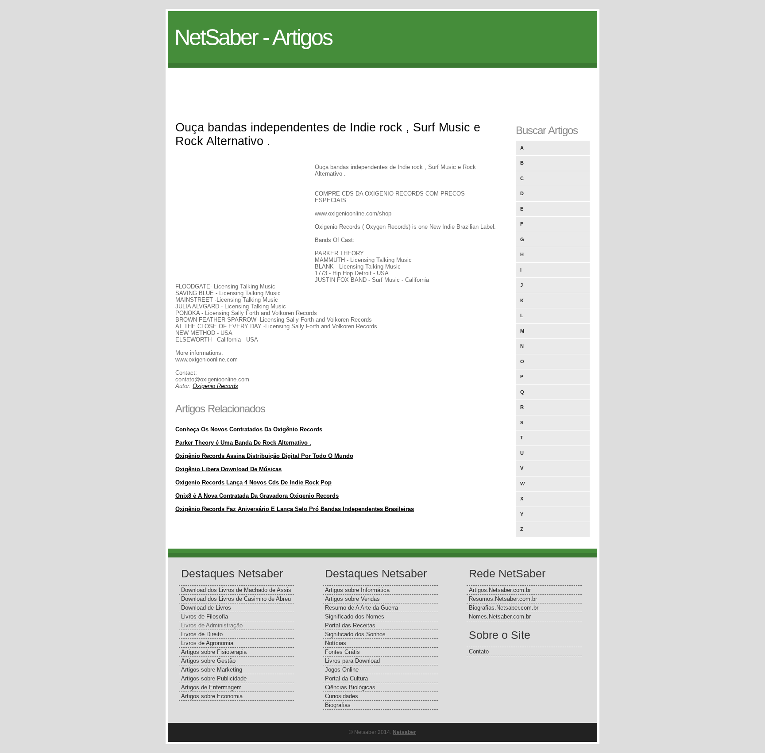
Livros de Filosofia (204, 616)
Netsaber (404, 732)
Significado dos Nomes (354, 616)
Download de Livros (206, 607)
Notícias (335, 643)
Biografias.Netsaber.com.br (503, 607)
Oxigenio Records (215, 386)
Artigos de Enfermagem (211, 687)
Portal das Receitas (350, 625)
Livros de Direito (202, 634)
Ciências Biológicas (350, 687)
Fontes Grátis (342, 652)
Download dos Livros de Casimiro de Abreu (236, 598)
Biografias (338, 705)
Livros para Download (352, 660)
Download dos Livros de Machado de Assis (236, 590)
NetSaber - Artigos (253, 37)
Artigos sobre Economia (212, 696)
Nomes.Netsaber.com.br (500, 616)
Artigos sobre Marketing (211, 669)
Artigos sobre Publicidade (214, 678)
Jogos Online (342, 669)
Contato (479, 651)
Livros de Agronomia (207, 643)
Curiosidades (341, 696)
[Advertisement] (382, 88)
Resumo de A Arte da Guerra (361, 607)
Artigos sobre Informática (357, 590)
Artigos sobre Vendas (352, 598)
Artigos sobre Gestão (208, 660)
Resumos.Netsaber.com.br (503, 598)
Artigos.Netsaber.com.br (500, 590)
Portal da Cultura (346, 678)
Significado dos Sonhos (355, 634)
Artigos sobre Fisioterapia (214, 652)
